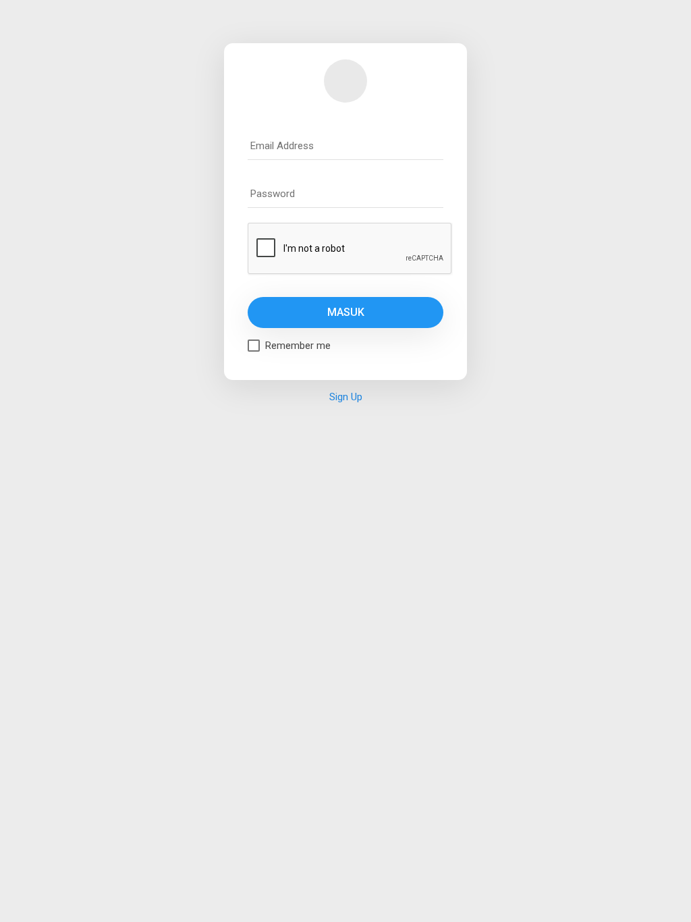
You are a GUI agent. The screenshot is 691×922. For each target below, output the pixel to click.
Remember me (298, 346)
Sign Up (345, 397)
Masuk (345, 312)
